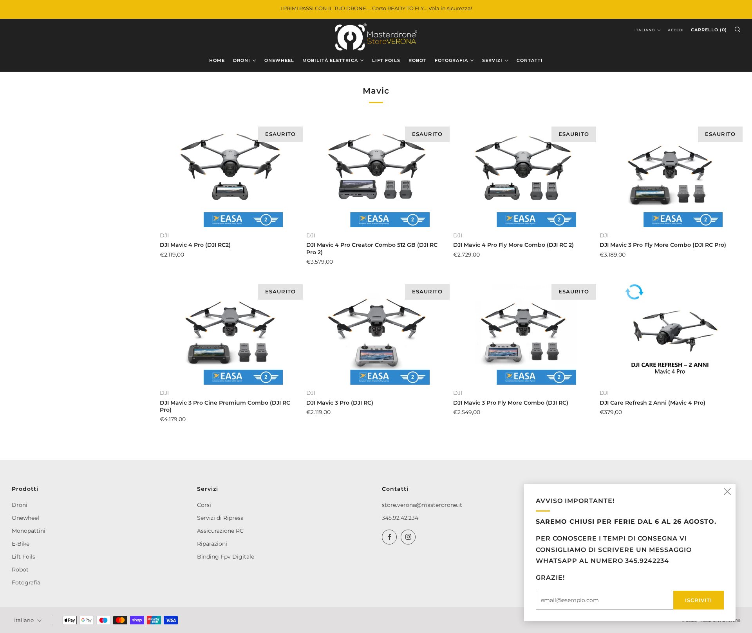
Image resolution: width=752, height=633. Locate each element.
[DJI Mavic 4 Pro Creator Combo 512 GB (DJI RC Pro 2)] (376, 174)
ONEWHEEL (279, 60)
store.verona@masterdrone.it (422, 504)
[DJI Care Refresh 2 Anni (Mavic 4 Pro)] (670, 332)
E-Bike (20, 543)
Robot (20, 569)
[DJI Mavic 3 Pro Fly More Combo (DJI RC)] (523, 332)
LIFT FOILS (386, 60)
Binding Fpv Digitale (225, 556)
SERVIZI (492, 60)
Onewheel (25, 517)
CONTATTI (530, 60)
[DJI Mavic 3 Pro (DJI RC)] (376, 332)
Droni (19, 504)
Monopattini (28, 530)
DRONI (241, 60)
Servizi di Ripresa (220, 517)
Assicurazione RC (220, 530)
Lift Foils (23, 556)
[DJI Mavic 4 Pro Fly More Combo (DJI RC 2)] (523, 174)
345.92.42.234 (400, 517)
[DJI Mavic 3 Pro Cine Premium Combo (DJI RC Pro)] (230, 332)
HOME (217, 60)
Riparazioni (212, 543)
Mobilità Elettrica (330, 60)
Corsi (204, 504)
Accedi (676, 30)
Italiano (644, 30)
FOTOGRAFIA (451, 60)
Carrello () (709, 30)
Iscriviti (698, 600)
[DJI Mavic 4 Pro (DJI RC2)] (230, 174)
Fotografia (26, 582)
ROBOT (418, 60)
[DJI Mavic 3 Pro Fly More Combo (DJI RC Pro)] (670, 174)
